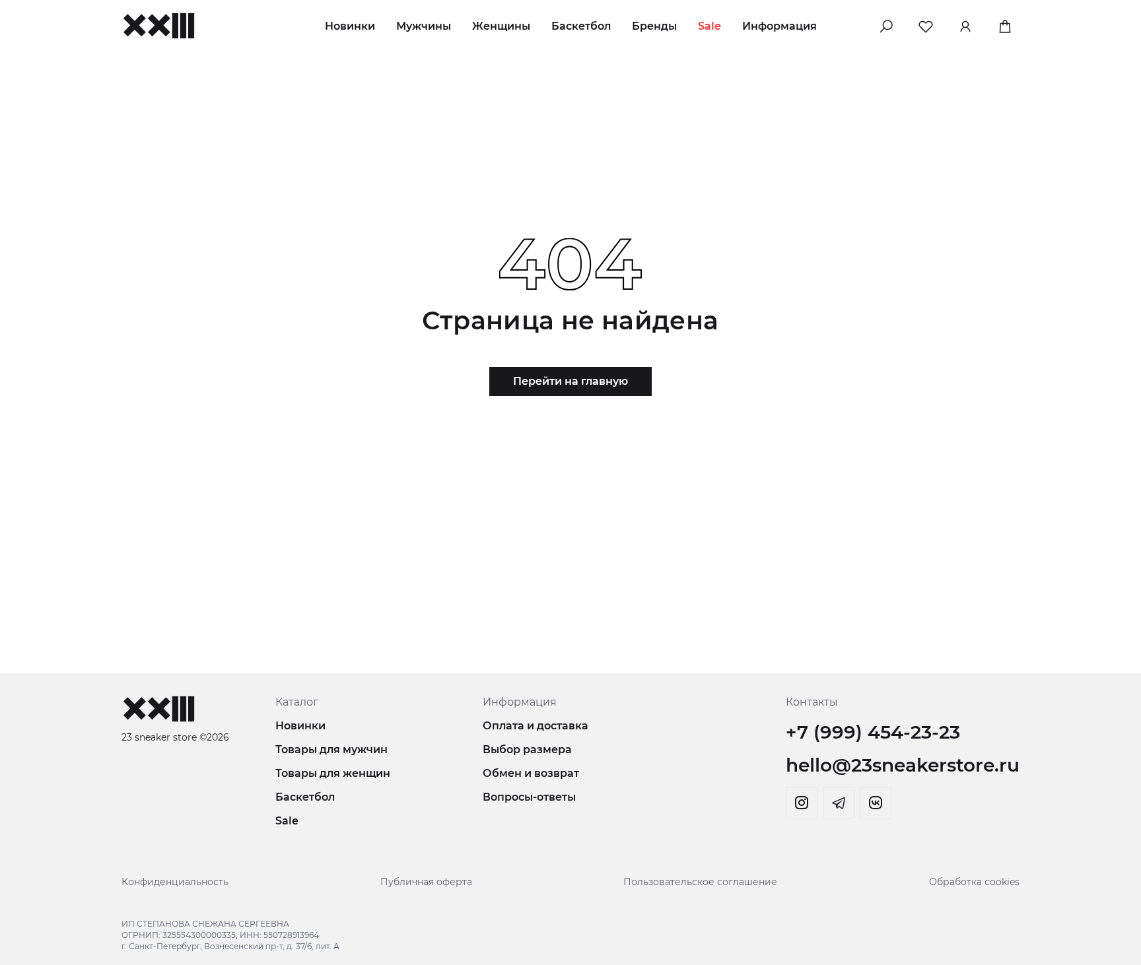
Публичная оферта (426, 882)
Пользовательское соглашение (700, 882)
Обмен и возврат (531, 773)
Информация (779, 26)
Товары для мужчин (331, 749)
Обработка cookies (974, 882)
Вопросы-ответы (529, 797)
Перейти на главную (570, 381)
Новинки (350, 26)
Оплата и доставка (535, 725)
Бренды (654, 26)
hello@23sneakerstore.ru (903, 765)
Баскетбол (581, 26)
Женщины (501, 26)
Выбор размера (527, 749)
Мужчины (423, 26)
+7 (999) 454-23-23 (873, 732)
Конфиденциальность (174, 882)
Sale (709, 26)
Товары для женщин (332, 773)
